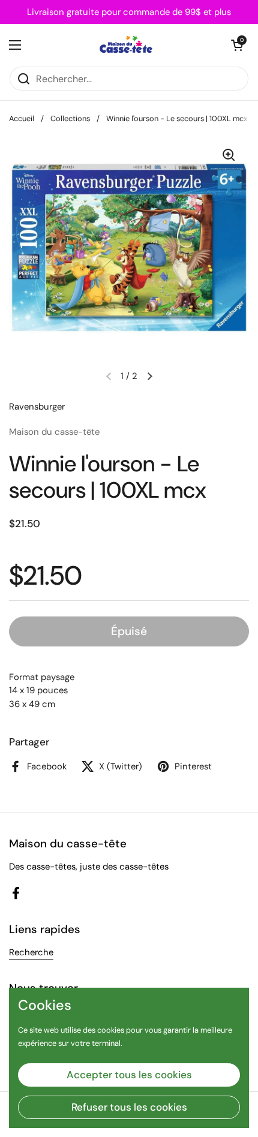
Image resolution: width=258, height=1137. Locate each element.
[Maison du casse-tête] (126, 45)
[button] (237, 45)
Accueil (21, 118)
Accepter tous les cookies (129, 1074)
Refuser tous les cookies (129, 1107)
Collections (70, 118)
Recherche (31, 952)
